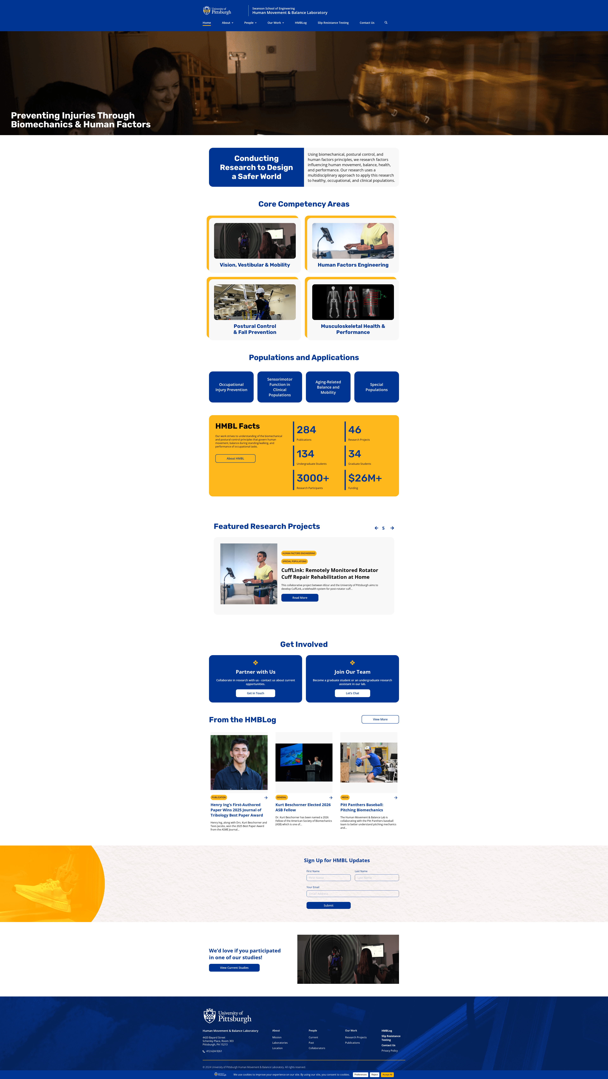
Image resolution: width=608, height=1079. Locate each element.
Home (207, 23)
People (248, 23)
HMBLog (301, 23)
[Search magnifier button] (386, 22)
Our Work (274, 23)
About (226, 23)
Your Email (313, 887)
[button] (227, 22)
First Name (313, 871)
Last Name (361, 871)
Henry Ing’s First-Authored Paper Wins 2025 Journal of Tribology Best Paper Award (237, 810)
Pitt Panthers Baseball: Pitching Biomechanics (361, 807)
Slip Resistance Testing (333, 23)
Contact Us (367, 23)
